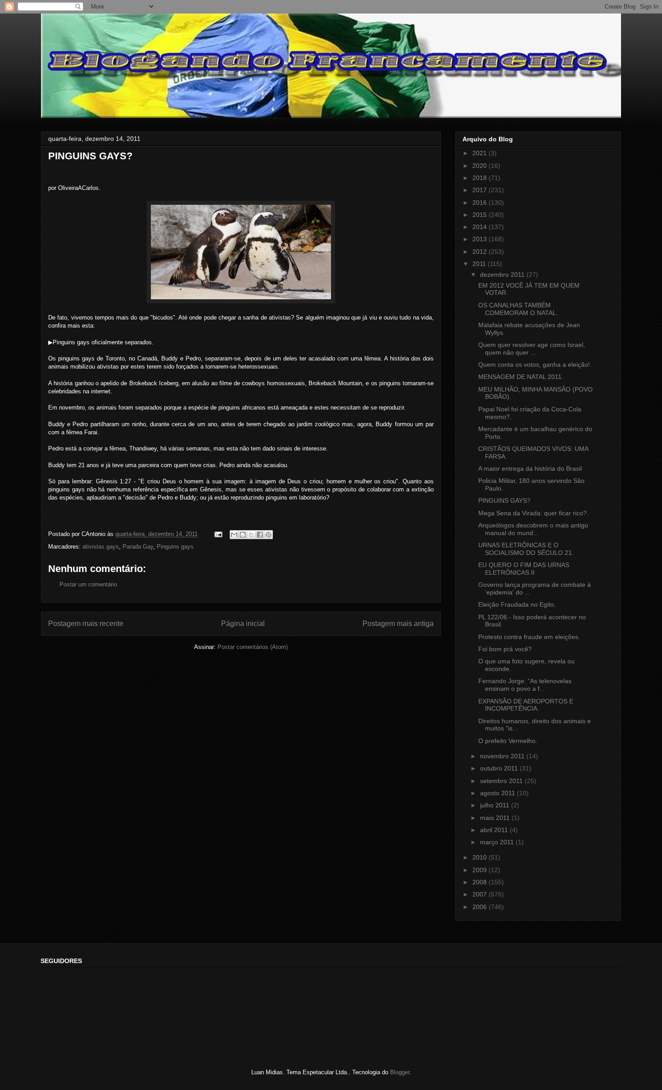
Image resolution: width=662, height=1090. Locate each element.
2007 (480, 894)
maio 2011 (496, 817)
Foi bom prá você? (505, 649)
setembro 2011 (502, 780)
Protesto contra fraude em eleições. (529, 636)
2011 (480, 263)
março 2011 (498, 842)
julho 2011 (495, 805)
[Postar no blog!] (242, 534)
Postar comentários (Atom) (253, 647)
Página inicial (243, 623)
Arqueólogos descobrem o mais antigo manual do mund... (533, 529)
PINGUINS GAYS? (504, 500)
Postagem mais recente (85, 623)
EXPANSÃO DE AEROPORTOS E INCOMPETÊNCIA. (525, 705)
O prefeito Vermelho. (507, 740)
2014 (480, 226)
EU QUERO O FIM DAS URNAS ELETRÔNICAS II (523, 568)
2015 (480, 214)
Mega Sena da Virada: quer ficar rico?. (533, 513)
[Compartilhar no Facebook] (259, 534)
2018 (480, 177)
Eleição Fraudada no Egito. (517, 604)
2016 (480, 202)
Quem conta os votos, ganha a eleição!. (535, 364)
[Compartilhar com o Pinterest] (268, 534)
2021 (480, 153)
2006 (480, 906)
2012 (480, 251)
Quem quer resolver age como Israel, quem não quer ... (531, 348)
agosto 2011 (498, 793)
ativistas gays (100, 546)
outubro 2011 (500, 768)
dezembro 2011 (503, 274)
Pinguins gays (175, 546)
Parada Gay (137, 546)
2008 (480, 882)
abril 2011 (495, 829)
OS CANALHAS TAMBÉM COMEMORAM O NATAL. (518, 309)
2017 (480, 190)
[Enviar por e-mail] (234, 534)
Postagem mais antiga (398, 623)
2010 (480, 857)
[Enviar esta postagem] (217, 534)
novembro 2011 (503, 756)
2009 (480, 870)
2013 (480, 239)
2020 (480, 165)
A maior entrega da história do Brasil (530, 468)
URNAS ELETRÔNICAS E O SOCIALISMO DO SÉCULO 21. (526, 548)
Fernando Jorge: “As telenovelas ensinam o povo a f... (524, 684)
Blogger (399, 1072)
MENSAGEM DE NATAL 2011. (520, 376)
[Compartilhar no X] (251, 534)
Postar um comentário (88, 584)
